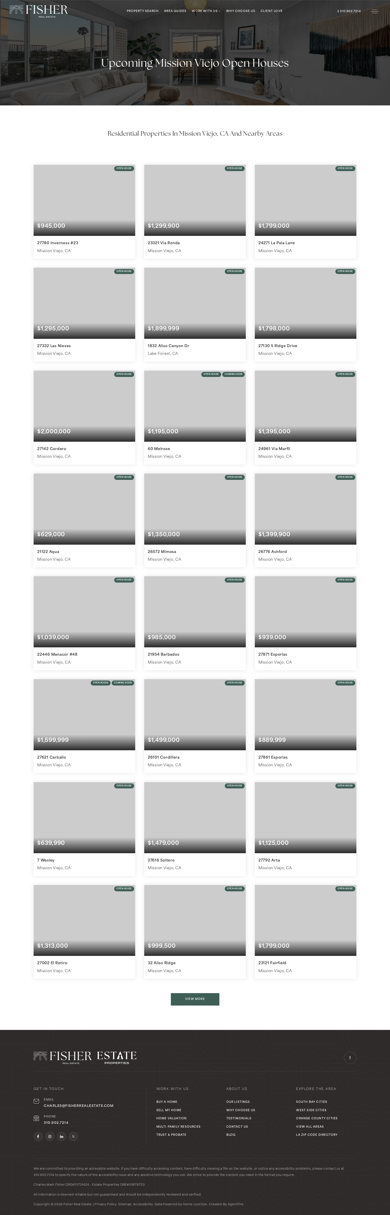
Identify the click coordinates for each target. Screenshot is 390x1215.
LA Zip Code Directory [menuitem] (317, 1135)
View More (195, 999)
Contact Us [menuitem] (237, 1127)
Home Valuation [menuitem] (171, 1118)
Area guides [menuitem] (175, 11)
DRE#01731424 (77, 1184)
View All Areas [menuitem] (310, 1127)
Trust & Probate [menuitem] (171, 1135)
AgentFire (236, 1204)
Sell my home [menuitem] (168, 1110)
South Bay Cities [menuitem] (311, 1102)
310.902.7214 (350, 11)
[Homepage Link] (39, 11)
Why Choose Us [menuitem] (240, 11)
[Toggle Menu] (374, 11)
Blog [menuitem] (231, 1135)
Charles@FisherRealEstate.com (79, 1106)
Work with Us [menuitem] (205, 11)
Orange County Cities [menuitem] (317, 1118)
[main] (195, 515)
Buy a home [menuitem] (167, 1102)
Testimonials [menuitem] (238, 1118)
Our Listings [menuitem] (238, 1102)
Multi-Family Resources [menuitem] (178, 1127)
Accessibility (143, 1204)
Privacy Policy (106, 1204)
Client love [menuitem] (272, 11)
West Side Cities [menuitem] (311, 1110)
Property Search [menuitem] (143, 11)
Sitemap (124, 1204)
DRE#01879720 (132, 1184)
